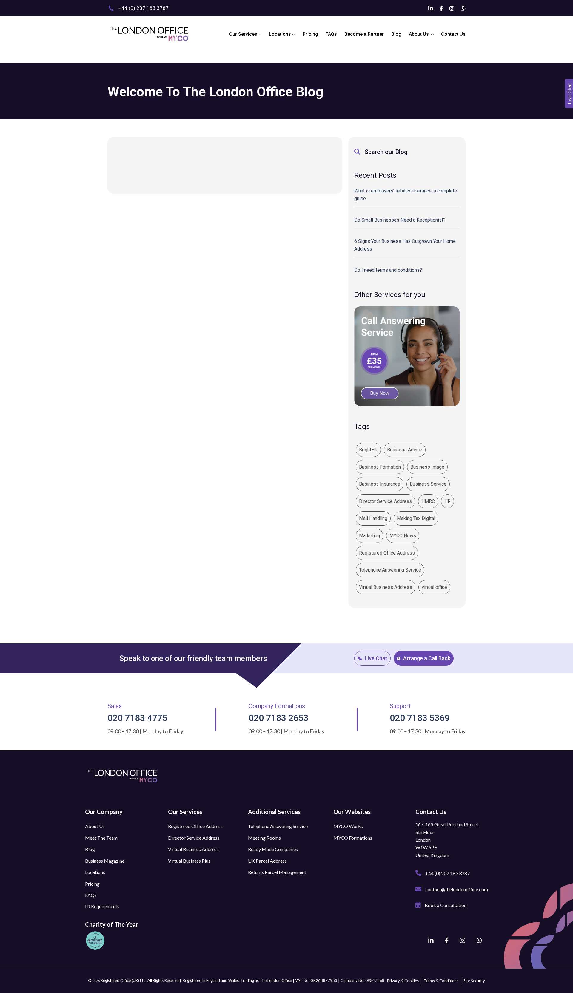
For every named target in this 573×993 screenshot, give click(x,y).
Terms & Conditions (441, 980)
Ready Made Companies (273, 849)
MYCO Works (348, 826)
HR (447, 501)
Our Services (243, 34)
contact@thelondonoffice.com (456, 889)
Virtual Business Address (385, 587)
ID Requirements (102, 906)
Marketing (369, 535)
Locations (280, 34)
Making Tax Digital (416, 518)
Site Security (474, 980)
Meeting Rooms (264, 838)
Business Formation (380, 467)
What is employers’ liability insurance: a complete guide (405, 194)
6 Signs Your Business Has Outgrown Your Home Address (405, 245)
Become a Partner (364, 34)
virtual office (434, 587)
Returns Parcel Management (277, 872)
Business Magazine (104, 861)
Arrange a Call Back (426, 658)
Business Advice (404, 450)
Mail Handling (373, 518)
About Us (419, 34)
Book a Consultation (445, 905)
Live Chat (376, 658)
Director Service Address (385, 501)
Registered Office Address (387, 553)
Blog (396, 34)
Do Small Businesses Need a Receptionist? (400, 220)
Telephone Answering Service (390, 570)
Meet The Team (101, 838)
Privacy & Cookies (403, 980)
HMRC (428, 501)
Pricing (310, 34)
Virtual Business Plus (189, 861)
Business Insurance (379, 484)
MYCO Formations (352, 838)
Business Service (428, 484)
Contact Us (453, 34)
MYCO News (402, 535)
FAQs (331, 34)
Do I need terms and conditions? (388, 270)
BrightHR (368, 450)
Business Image (427, 467)
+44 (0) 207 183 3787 (447, 873)
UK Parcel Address (267, 861)
